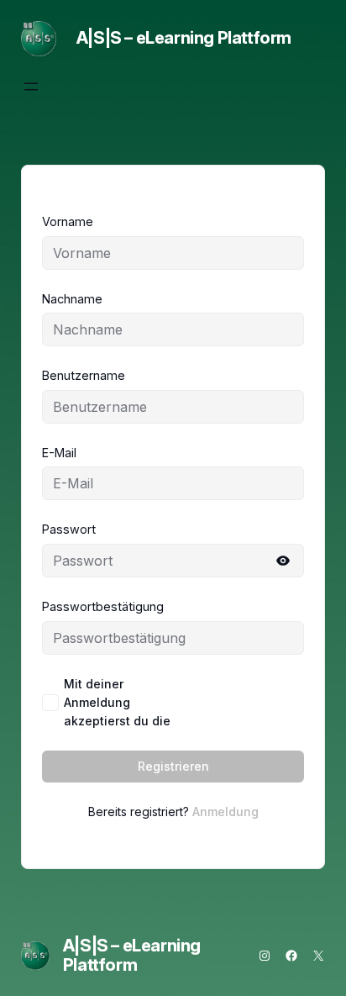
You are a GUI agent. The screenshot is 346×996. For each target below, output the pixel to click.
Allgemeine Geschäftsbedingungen (247, 703)
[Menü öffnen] (31, 86)
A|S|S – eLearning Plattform (183, 38)
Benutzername (83, 375)
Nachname (72, 299)
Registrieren (173, 766)
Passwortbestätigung (103, 606)
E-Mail (59, 452)
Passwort (69, 529)
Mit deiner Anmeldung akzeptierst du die (184, 702)
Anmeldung (225, 811)
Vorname (67, 221)
